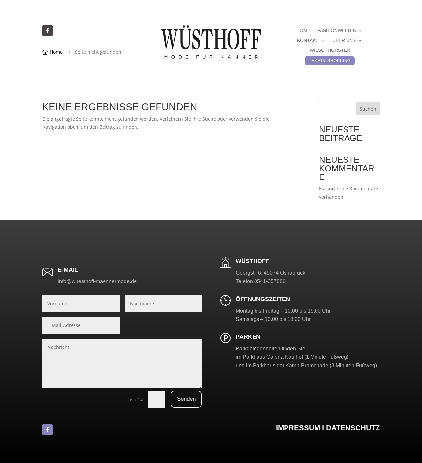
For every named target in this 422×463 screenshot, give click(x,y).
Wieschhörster (330, 50)
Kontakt (307, 40)
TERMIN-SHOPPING (330, 60)
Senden (186, 399)
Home (303, 30)
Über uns (344, 40)
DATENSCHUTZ (353, 428)
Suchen (368, 109)
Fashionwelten (336, 30)
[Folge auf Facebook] (47, 30)
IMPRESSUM (298, 428)
